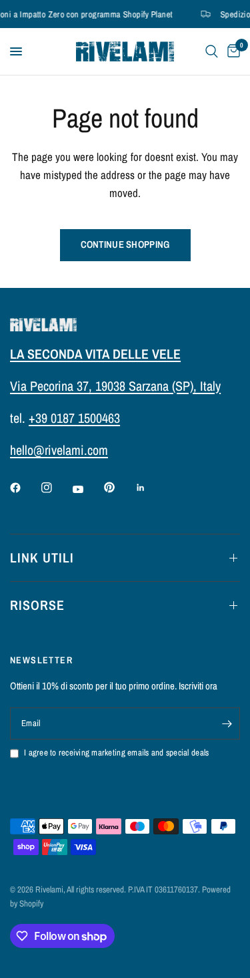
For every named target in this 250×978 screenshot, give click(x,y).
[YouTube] (87, 489)
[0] (231, 51)
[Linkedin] (150, 487)
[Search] (212, 51)
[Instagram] (56, 487)
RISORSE (37, 605)
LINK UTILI (42, 557)
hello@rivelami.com (59, 450)
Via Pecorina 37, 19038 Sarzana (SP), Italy (115, 386)
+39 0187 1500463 (74, 418)
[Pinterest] (118, 487)
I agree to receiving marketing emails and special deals (116, 752)
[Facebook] (24, 487)
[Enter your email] (226, 723)
